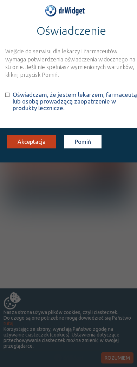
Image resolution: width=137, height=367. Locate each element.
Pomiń (83, 142)
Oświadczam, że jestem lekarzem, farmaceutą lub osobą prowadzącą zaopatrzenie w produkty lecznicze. (75, 101)
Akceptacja (32, 142)
